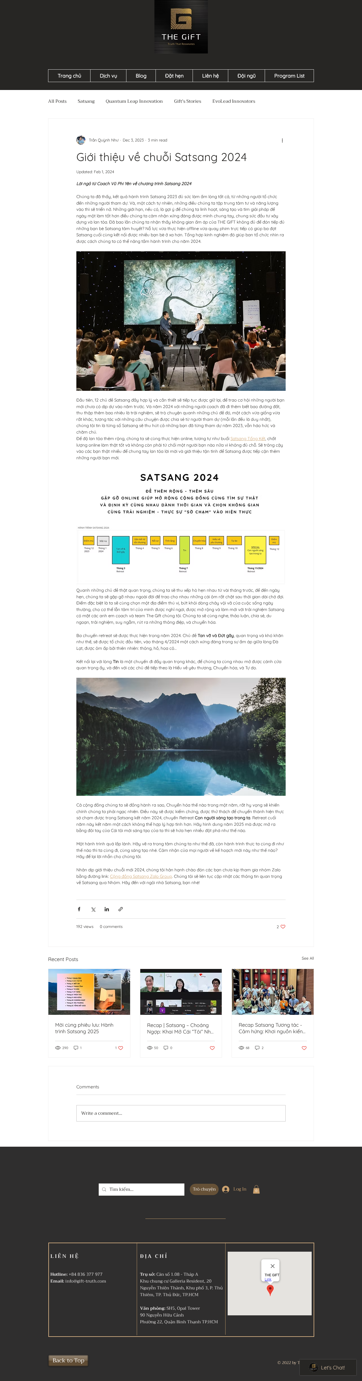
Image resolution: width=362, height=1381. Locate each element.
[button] (256, 1189)
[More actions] (282, 140)
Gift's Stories (187, 101)
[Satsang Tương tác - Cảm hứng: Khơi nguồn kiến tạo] (273, 992)
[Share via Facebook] (79, 909)
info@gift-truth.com (85, 1281)
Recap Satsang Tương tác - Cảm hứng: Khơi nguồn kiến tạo (271, 1028)
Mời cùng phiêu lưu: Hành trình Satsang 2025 (84, 1028)
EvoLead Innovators (233, 101)
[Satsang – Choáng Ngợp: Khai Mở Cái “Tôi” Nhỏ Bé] (181, 992)
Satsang (86, 101)
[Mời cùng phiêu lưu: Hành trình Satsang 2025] (89, 992)
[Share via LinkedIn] (106, 909)
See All (308, 958)
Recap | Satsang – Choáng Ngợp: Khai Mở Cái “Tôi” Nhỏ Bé (180, 1028)
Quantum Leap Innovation (134, 101)
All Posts (57, 101)
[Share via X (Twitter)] (93, 909)
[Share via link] (120, 909)
